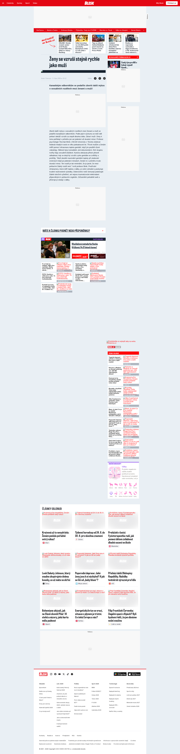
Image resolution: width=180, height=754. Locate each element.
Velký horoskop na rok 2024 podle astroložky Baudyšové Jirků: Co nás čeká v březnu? (81, 47)
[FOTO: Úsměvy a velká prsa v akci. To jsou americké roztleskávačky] (64, 277)
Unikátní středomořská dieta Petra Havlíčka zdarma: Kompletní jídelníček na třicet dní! (115, 48)
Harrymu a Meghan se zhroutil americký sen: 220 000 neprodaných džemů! (115, 371)
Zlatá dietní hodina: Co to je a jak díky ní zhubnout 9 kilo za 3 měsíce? (115, 443)
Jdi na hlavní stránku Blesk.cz (119, 57)
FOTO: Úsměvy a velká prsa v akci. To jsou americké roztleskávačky (48, 277)
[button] (120, 674)
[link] (51, 674)
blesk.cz (61, 270)
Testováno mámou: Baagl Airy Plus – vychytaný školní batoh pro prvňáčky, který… (115, 433)
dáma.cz (127, 447)
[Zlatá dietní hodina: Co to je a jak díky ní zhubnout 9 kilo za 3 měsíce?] (131, 443)
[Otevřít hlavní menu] (3, 3)
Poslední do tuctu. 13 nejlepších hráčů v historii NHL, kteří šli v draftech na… (48, 287)
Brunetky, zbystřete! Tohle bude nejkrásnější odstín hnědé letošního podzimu (115, 392)
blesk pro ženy (129, 395)
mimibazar (128, 416)
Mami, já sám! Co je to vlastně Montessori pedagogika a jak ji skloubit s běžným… (115, 412)
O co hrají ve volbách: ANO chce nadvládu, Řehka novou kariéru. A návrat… (48, 267)
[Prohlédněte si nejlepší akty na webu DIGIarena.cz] (123, 342)
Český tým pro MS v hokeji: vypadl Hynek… (129, 65)
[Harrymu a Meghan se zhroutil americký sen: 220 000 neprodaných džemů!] (131, 370)
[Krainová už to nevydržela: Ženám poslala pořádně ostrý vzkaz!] (131, 381)
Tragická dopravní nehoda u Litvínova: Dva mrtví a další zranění (115, 360)
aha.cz (126, 385)
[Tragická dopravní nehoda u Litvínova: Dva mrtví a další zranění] (131, 360)
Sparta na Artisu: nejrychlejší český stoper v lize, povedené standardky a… (81, 267)
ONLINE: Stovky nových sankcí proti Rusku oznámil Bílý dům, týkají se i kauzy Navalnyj (65, 47)
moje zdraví (128, 426)
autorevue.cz (96, 281)
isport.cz (94, 270)
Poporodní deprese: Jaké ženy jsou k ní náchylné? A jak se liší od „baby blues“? (115, 423)
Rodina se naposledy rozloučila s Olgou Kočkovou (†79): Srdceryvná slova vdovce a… (131, 47)
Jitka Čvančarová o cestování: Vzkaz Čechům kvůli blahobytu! (115, 401)
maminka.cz (128, 458)
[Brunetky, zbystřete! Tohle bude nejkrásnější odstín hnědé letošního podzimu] (131, 391)
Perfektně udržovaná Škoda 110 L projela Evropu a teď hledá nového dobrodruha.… (82, 277)
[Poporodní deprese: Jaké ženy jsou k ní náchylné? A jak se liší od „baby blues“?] (131, 423)
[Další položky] (143, 30)
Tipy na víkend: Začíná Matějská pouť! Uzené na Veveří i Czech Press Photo (98, 46)
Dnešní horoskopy (115, 464)
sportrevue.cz (63, 281)
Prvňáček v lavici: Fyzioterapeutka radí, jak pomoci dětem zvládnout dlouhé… (115, 453)
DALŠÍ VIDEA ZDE (98, 239)
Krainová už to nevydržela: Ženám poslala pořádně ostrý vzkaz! (115, 380)
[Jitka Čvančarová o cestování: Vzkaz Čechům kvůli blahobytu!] (131, 402)
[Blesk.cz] (89, 3)
